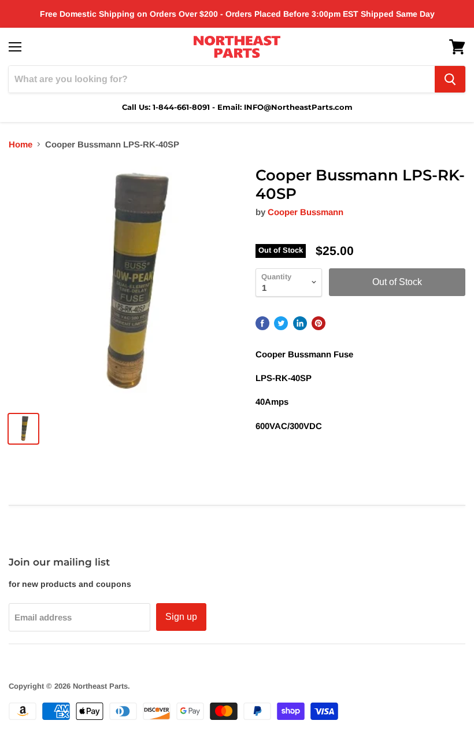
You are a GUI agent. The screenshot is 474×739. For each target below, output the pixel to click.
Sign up (181, 617)
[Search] (450, 79)
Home (20, 144)
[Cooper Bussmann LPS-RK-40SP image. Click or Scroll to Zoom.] (126, 284)
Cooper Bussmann (305, 212)
